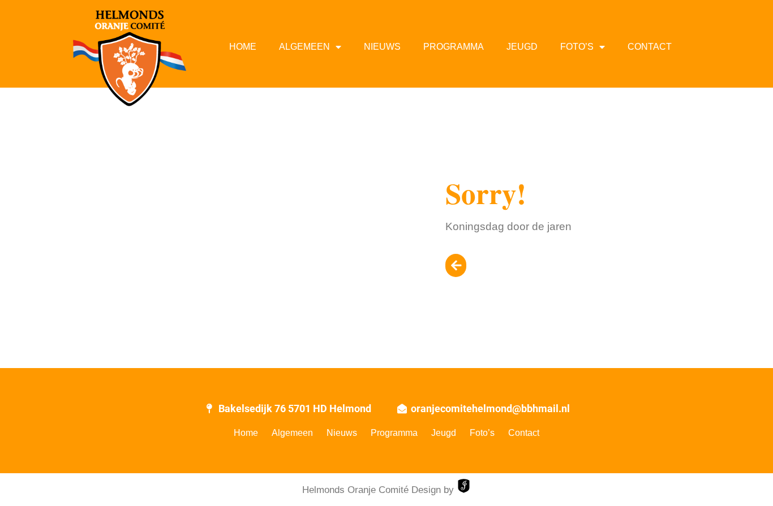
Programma (453, 46)
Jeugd (522, 46)
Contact (650, 46)
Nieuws (382, 46)
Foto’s (577, 46)
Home (242, 46)
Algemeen (304, 46)
